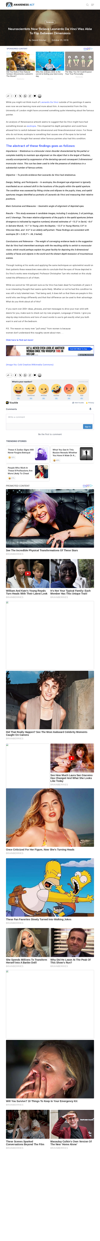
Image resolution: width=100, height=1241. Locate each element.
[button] (92, 5)
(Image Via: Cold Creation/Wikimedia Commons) (30, 364)
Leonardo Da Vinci (49, 102)
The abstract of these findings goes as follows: (40, 146)
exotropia (31, 126)
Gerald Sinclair (39, 40)
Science (50, 22)
